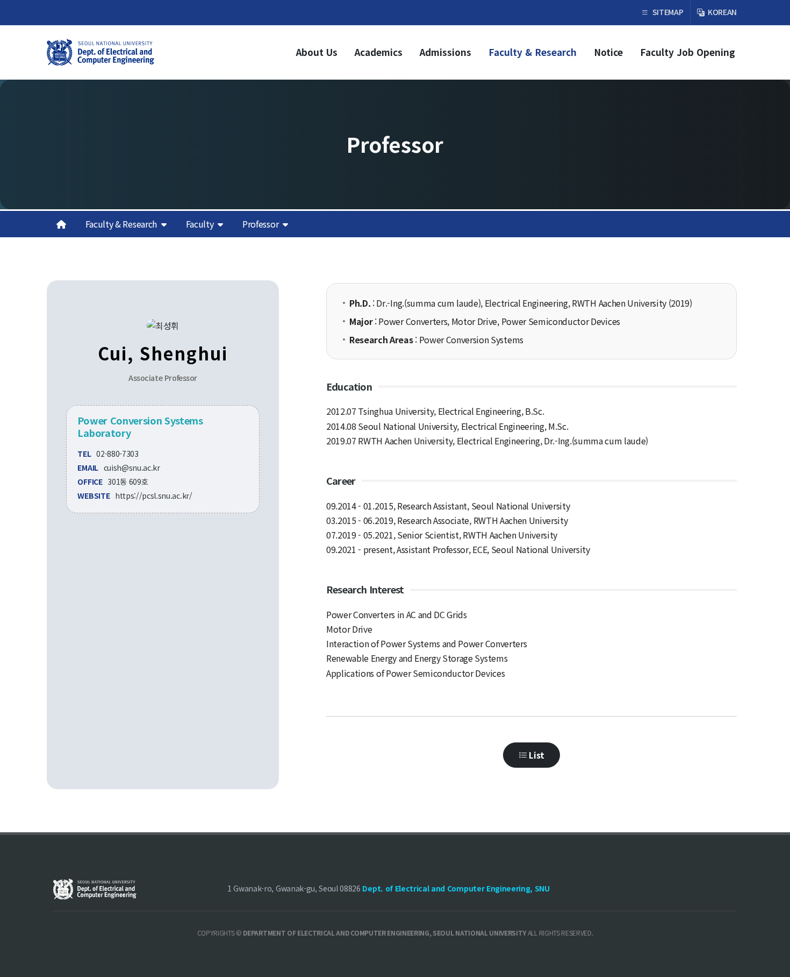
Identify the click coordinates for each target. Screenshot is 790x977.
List (535, 754)
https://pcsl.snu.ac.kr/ (153, 495)
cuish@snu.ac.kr (132, 467)
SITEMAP (666, 11)
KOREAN (721, 11)
